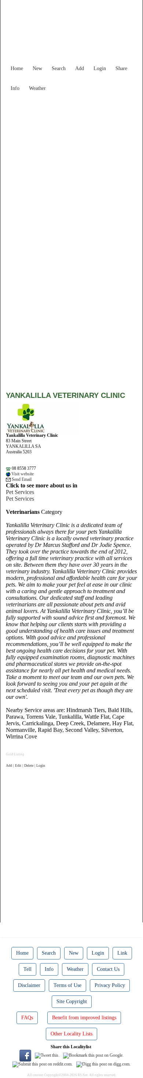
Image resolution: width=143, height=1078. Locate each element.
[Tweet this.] (47, 1055)
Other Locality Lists (71, 1034)
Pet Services (20, 492)
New (37, 68)
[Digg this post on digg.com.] (103, 1064)
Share (121, 68)
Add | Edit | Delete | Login (25, 765)
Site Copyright (71, 1001)
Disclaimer (29, 985)
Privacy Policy (110, 985)
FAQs (27, 1017)
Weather (37, 88)
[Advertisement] (71, 166)
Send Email (21, 479)
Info (15, 88)
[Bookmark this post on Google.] (93, 1055)
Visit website (22, 473)
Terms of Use (67, 985)
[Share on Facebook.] (25, 1055)
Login (100, 68)
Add (79, 68)
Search (59, 68)
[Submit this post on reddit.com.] (42, 1064)
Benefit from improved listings (84, 1017)
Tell (27, 969)
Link (122, 953)
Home (17, 68)
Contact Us (108, 969)
